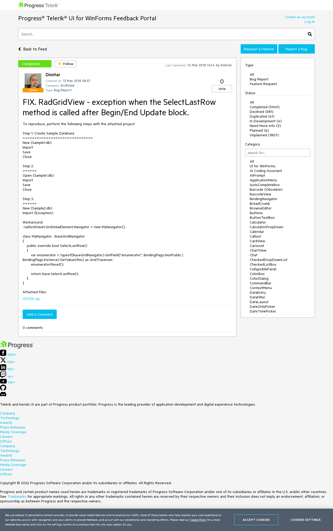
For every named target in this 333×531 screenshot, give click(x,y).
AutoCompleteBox (265, 184)
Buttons (256, 212)
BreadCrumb (260, 203)
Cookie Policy (198, 520)
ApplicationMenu (263, 180)
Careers (6, 436)
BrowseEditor (261, 208)
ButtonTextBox (262, 217)
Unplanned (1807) (264, 135)
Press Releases (12, 427)
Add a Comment (40, 314)
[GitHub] (3, 389)
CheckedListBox (263, 264)
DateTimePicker (263, 311)
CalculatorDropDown (266, 227)
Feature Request (263, 83)
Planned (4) (259, 130)
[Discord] (3, 395)
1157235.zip (31, 298)
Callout (255, 236)
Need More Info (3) (265, 125)
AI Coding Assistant (266, 170)
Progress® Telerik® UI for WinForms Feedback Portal (87, 18)
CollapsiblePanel (263, 269)
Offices (6, 441)
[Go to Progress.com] (17, 347)
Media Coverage (13, 432)
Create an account (300, 17)
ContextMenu (261, 287)
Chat (253, 255)
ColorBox (257, 273)
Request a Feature (259, 49)
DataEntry (258, 292)
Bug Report (259, 79)
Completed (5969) (265, 107)
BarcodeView (260, 194)
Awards (6, 422)
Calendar (257, 231)
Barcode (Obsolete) (266, 189)
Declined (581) (261, 111)
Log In (310, 21)
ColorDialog (259, 278)
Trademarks (17, 496)
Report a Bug (296, 49)
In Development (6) (266, 121)
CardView (257, 241)
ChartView (258, 250)
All (252, 74)
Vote (222, 88)
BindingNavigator (263, 198)
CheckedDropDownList (268, 259)
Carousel (257, 245)
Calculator (258, 222)
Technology (9, 417)
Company (7, 413)
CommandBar (260, 283)
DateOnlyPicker (262, 306)
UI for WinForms (263, 166)
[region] (166, 520)
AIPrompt (257, 175)
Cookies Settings (306, 520)
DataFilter (257, 297)
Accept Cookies (256, 520)
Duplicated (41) (262, 116)
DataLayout (259, 301)
